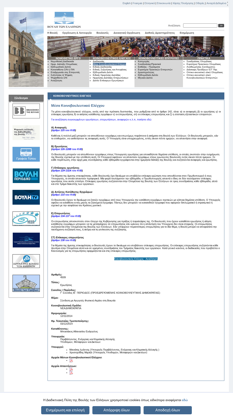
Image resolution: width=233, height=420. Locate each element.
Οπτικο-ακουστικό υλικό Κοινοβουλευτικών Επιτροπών (202, 76)
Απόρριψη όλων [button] (117, 410)
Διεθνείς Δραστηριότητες (160, 32)
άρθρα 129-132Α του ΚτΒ (67, 170)
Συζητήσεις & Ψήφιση (61, 75)
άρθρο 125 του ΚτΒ (63, 130)
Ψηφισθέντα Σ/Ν (59, 77)
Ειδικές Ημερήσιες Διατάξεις (107, 75)
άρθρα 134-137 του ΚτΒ (66, 216)
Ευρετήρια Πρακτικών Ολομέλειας (204, 64)
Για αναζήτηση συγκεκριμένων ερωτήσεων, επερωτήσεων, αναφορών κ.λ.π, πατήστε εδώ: (101, 119)
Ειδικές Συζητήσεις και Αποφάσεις (110, 69)
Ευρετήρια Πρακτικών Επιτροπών (155, 69)
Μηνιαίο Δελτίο (145, 77)
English (127, 3)
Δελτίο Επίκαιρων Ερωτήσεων (108, 80)
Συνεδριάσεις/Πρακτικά (149, 64)
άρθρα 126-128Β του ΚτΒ (67, 149)
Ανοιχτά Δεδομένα (216, 3)
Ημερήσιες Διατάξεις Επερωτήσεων (110, 77)
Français (137, 3)
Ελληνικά (149, 3)
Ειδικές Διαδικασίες (102, 67)
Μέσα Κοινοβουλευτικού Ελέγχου (109, 64)
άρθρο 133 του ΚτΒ (63, 194)
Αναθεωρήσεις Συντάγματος (201, 67)
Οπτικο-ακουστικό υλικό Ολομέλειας (205, 72)
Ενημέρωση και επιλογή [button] (65, 410)
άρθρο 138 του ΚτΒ (63, 240)
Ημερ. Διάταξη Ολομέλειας (64, 64)
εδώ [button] (185, 400)
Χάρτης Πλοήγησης (183, 3)
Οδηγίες (200, 3)
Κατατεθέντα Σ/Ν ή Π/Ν (62, 69)
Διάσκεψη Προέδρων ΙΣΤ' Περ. (202, 69)
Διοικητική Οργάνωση (127, 32)
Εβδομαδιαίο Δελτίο (61, 67)
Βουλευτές (102, 32)
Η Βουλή (52, 32)
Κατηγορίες (143, 61)
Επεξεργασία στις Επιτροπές (65, 72)
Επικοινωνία (163, 3)
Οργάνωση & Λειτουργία (77, 32)
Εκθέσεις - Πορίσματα (149, 67)
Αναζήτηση (175, 25)
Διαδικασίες (98, 61)
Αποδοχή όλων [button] (167, 410)
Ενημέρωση (187, 32)
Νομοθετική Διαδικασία (62, 61)
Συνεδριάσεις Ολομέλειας (199, 61)
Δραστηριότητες (146, 72)
